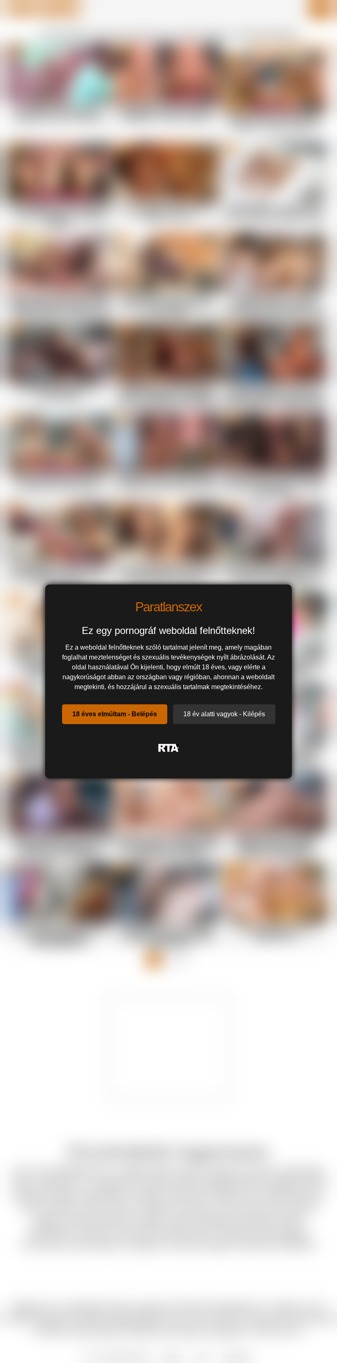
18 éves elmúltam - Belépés (114, 714)
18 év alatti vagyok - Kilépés (224, 714)
